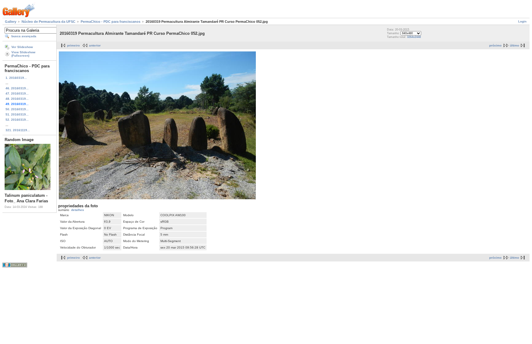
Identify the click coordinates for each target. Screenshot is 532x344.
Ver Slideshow (22, 47)
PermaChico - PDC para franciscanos (110, 21)
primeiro (73, 45)
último (514, 45)
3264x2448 (414, 36)
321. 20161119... (18, 130)
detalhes (77, 210)
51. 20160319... (17, 114)
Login (522, 21)
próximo (495, 45)
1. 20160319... (16, 77)
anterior (95, 45)
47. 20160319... (17, 93)
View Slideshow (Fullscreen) (23, 54)
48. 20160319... (17, 98)
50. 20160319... (17, 109)
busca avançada (23, 36)
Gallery (10, 21)
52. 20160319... (17, 119)
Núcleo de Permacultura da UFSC (48, 21)
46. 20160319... (17, 88)
